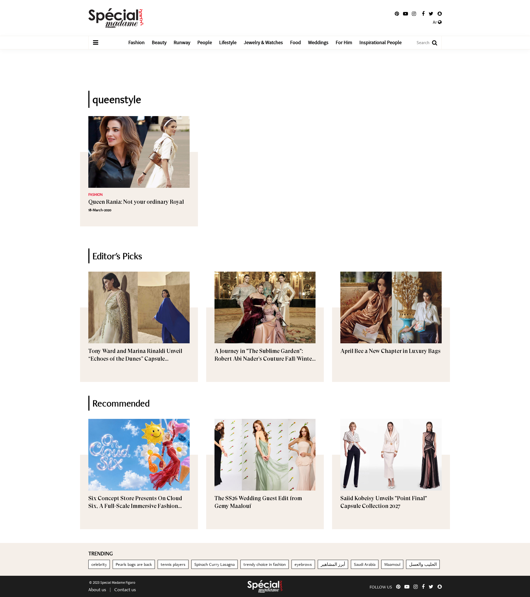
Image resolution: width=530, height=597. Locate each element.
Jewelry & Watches (263, 42)
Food (295, 42)
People (204, 42)
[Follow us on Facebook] (423, 14)
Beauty (159, 42)
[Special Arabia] (265, 586)
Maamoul (392, 564)
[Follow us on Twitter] (431, 14)
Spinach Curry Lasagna (214, 564)
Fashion (136, 42)
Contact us (125, 589)
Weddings (318, 42)
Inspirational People (380, 42)
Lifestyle (228, 42)
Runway (182, 42)
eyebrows (303, 564)
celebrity (99, 564)
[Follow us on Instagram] (414, 14)
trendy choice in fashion (264, 564)
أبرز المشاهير (333, 564)
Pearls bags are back (134, 564)
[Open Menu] (95, 43)
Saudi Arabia (364, 564)
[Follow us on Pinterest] (397, 14)
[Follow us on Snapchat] (440, 14)
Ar (435, 22)
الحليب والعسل (423, 564)
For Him (344, 42)
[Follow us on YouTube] (405, 14)
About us (97, 589)
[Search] (431, 42)
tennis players (173, 564)
